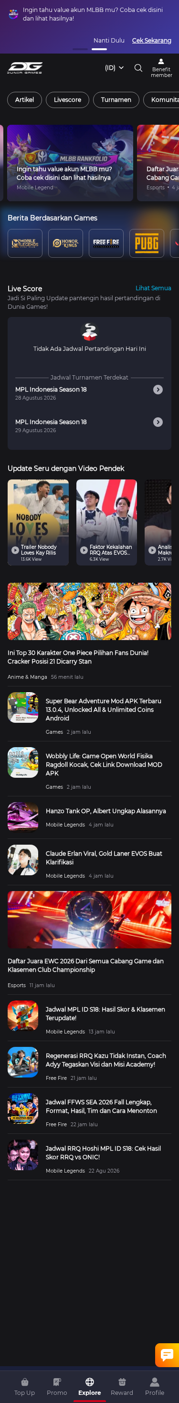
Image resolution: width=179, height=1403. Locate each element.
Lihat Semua (153, 288)
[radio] (25, 100)
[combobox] (115, 68)
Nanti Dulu (109, 40)
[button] (80, 49)
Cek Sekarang (151, 40)
